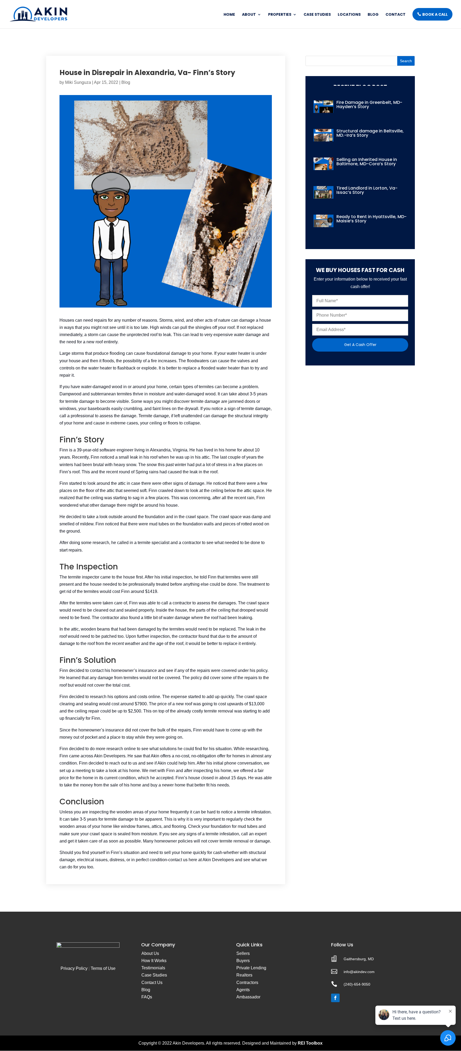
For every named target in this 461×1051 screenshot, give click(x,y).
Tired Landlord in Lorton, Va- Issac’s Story (367, 190)
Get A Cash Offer (360, 344)
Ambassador (248, 997)
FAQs (146, 997)
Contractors (247, 982)
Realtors (244, 975)
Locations (349, 15)
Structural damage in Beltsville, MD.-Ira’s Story (370, 133)
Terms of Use (103, 968)
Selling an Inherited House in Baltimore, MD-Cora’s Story (366, 161)
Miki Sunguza (78, 82)
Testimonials (153, 968)
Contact (396, 15)
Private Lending (251, 968)
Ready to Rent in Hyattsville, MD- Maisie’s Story (371, 219)
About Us (150, 953)
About (249, 15)
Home (229, 15)
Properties (279, 15)
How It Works (153, 960)
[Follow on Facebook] (335, 998)
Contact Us (151, 982)
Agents (243, 989)
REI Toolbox (310, 1043)
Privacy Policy (74, 968)
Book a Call (435, 14)
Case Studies (317, 15)
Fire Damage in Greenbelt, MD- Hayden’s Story (369, 104)
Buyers (243, 960)
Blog (373, 15)
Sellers (243, 953)
